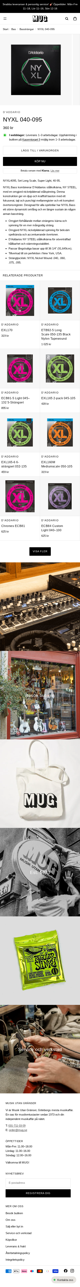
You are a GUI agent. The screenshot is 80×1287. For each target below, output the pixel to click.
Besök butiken (14, 1213)
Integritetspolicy (15, 1259)
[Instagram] (72, 1271)
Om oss (10, 1219)
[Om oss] (40, 872)
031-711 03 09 (16, 1125)
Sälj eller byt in (14, 1226)
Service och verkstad (18, 1233)
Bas (13, 29)
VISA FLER (40, 551)
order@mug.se (18, 1130)
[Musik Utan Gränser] (40, 18)
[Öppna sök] (67, 19)
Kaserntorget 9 (31, 139)
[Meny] (5, 19)
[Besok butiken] (40, 695)
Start (5, 29)
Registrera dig (38, 1193)
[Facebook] (65, 1271)
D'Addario (11, 112)
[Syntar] (40, 606)
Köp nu (40, 161)
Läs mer (55, 170)
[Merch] (40, 783)
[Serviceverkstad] (40, 1049)
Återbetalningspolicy (18, 1253)
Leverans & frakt (16, 1246)
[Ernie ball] (40, 960)
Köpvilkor (11, 1239)
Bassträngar (27, 29)
